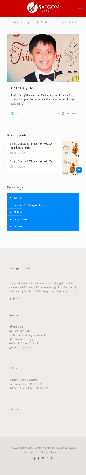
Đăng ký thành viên (22, 347)
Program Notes (21, 219)
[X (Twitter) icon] (43, 458)
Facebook (14, 409)
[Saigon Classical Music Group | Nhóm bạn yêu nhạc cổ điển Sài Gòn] (43, 7)
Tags (27, 22)
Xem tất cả (70, 22)
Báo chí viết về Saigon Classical (30, 205)
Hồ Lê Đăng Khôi (22, 88)
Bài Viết (18, 198)
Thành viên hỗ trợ (21, 331)
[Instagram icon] (51, 458)
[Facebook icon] (38, 458)
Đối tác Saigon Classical (25, 343)
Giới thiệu (17, 326)
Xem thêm (70, 113)
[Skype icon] (34, 458)
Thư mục (15, 22)
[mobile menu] (80, 7)
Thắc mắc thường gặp (23, 339)
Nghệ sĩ (18, 212)
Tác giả (43, 22)
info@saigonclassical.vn (24, 380)
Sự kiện (18, 226)
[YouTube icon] (47, 458)
